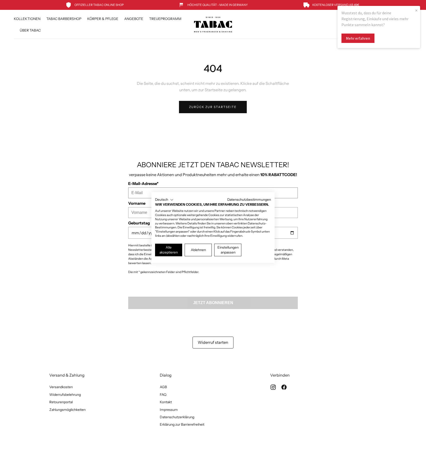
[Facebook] (284, 387)
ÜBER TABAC (30, 30)
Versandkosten (61, 387)
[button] (164, 200)
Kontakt (166, 402)
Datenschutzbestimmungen (249, 199)
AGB (163, 387)
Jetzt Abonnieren (213, 303)
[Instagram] (273, 387)
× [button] (416, 10)
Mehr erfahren (358, 38)
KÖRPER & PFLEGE (102, 19)
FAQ (163, 394)
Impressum (169, 409)
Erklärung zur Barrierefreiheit (182, 424)
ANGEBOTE (133, 19)
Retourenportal (61, 402)
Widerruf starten (213, 342)
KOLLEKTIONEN (27, 19)
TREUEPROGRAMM (165, 19)
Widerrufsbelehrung (65, 394)
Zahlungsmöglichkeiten (67, 409)
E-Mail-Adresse (143, 183)
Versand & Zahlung (67, 375)
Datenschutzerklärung (177, 417)
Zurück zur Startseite (213, 107)
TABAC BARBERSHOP (63, 19)
